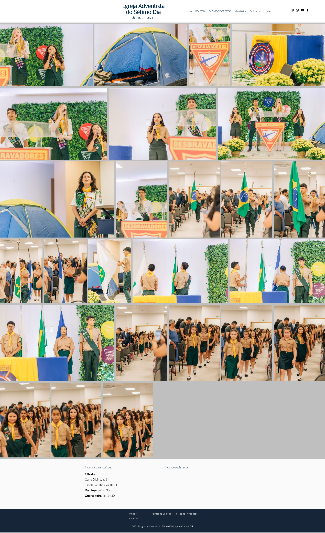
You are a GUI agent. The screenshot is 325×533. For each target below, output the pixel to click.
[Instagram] (292, 10)
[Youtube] (302, 10)
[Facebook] (307, 10)
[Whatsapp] (297, 10)
